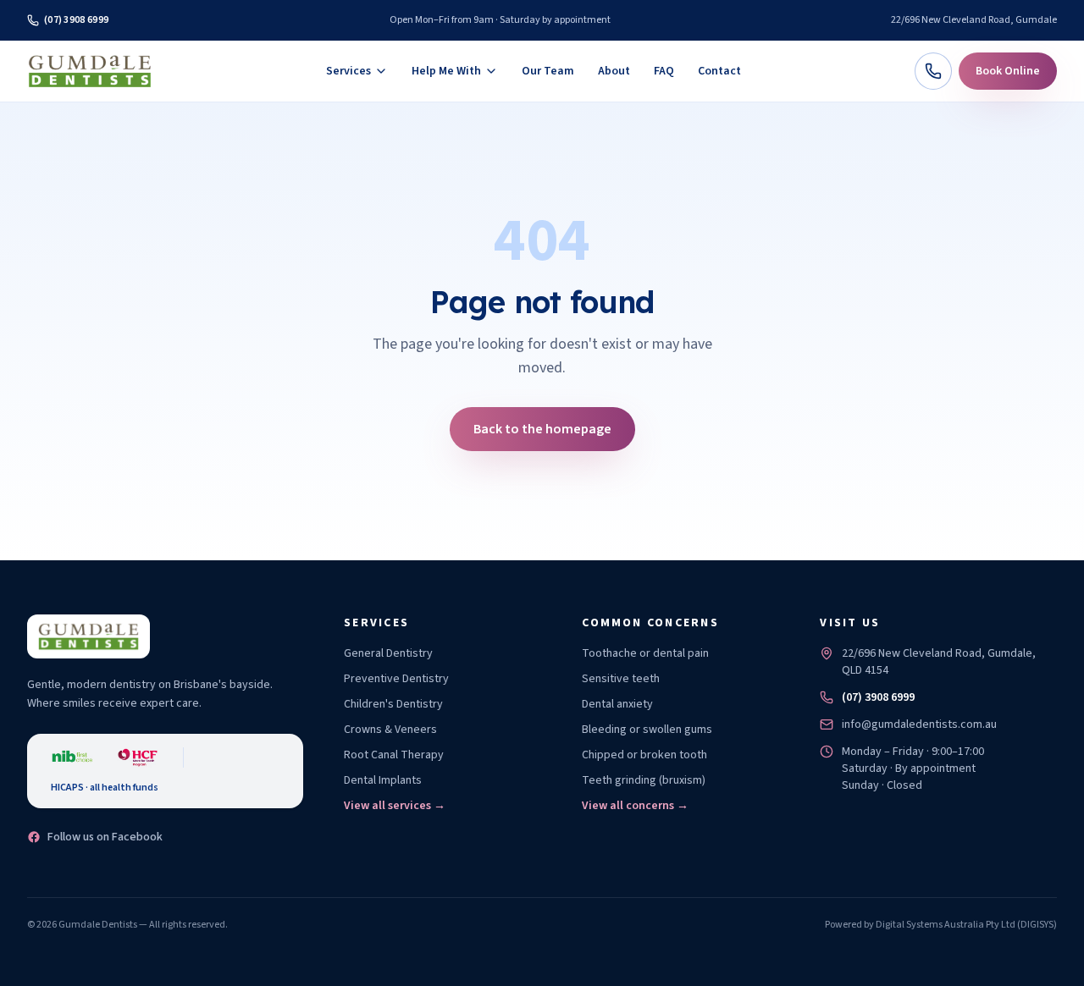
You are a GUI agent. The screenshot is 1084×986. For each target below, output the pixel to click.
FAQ (664, 71)
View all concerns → (635, 805)
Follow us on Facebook (105, 837)
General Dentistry (388, 653)
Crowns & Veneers (390, 729)
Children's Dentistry (393, 704)
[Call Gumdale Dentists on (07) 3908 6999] (933, 71)
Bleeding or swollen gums (647, 729)
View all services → (394, 805)
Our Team (548, 71)
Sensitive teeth (621, 678)
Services (348, 71)
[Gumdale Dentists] (89, 71)
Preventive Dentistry (396, 678)
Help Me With (446, 71)
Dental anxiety (617, 704)
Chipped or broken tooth (644, 754)
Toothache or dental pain (645, 653)
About (614, 71)
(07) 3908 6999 (76, 20)
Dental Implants (383, 780)
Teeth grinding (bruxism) (643, 780)
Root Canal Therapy (394, 754)
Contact (719, 71)
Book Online (1008, 71)
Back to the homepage (542, 429)
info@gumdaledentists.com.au (919, 724)
